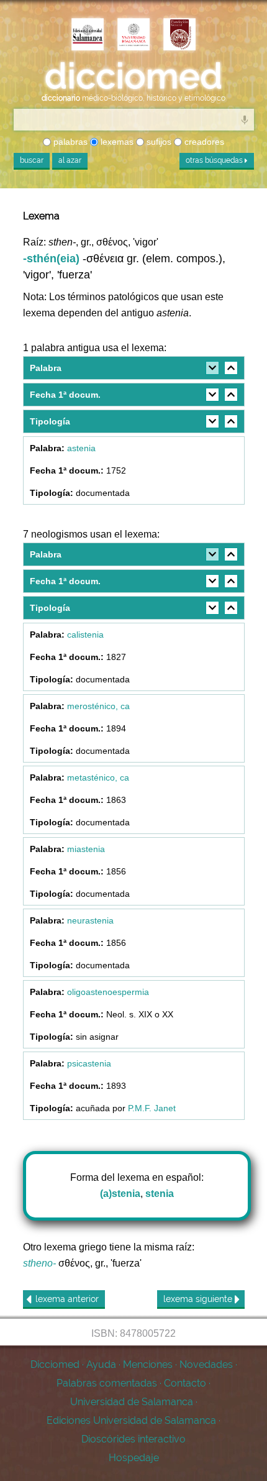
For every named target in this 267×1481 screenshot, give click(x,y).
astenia (81, 448)
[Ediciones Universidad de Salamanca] (87, 35)
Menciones (148, 1364)
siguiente (199, 1299)
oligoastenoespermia (108, 992)
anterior (67, 1299)
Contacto (185, 1383)
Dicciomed (54, 1364)
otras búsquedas (215, 160)
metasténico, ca (98, 777)
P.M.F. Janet (152, 1108)
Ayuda (101, 1364)
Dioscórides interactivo (133, 1439)
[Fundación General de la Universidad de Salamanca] (179, 35)
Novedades (206, 1364)
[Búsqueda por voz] (244, 119)
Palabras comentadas (107, 1383)
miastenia (86, 849)
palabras (69, 142)
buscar (31, 160)
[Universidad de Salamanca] (133, 35)
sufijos (157, 142)
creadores (203, 142)
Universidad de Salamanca (131, 1402)
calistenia (85, 635)
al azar (69, 160)
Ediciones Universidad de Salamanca (131, 1420)
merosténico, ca (98, 706)
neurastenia (90, 920)
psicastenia (89, 1063)
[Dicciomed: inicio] (133, 76)
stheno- (39, 1263)
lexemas (116, 142)
